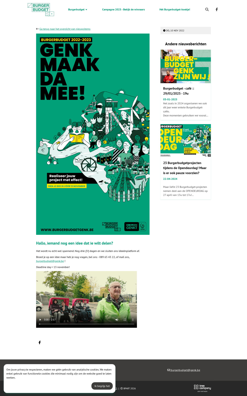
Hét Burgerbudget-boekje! (174, 9)
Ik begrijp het (102, 386)
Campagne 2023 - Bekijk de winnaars (123, 9)
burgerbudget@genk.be (50, 261)
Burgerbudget (76, 9)
